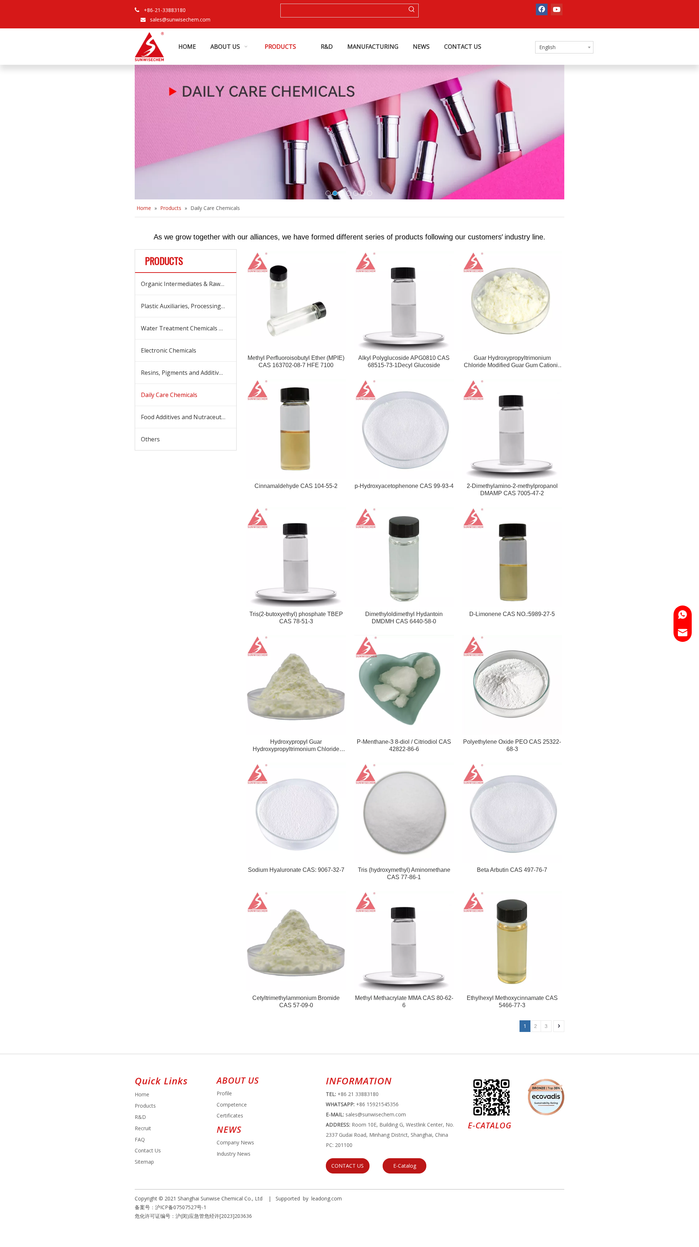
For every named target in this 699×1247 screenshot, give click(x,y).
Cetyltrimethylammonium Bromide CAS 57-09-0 (296, 1001)
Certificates (230, 1115)
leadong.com (326, 1198)
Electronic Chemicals (168, 350)
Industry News (233, 1153)
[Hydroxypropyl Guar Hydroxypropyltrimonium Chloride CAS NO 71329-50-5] (296, 684)
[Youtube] (556, 9)
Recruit (143, 1128)
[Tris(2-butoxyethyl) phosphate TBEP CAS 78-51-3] (296, 556)
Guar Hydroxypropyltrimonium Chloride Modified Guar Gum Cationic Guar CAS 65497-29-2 (512, 362)
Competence (232, 1104)
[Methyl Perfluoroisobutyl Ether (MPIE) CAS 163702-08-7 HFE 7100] (296, 300)
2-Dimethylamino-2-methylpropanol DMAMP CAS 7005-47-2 (512, 489)
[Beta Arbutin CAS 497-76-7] (512, 812)
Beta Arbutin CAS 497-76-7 (512, 870)
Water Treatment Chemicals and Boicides (188, 328)
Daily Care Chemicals (169, 395)
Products (145, 1105)
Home (142, 1094)
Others (150, 439)
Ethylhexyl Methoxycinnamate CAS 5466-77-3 (512, 1001)
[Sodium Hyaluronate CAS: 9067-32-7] (296, 812)
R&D (140, 1116)
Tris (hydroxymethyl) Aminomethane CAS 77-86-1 (404, 873)
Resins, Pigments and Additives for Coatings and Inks (188, 373)
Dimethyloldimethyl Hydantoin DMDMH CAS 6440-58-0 (404, 617)
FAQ (140, 1139)
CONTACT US (347, 1165)
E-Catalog (404, 1165)
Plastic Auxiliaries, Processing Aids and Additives (188, 306)
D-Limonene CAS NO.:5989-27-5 (512, 614)
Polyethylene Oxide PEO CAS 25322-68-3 (512, 745)
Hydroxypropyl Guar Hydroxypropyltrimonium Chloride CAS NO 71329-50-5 (296, 746)
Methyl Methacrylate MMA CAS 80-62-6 (404, 1001)
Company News (235, 1142)
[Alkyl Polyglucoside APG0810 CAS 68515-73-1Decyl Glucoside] (404, 300)
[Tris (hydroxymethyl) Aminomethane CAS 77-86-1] (404, 812)
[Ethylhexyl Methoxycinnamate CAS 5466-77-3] (512, 940)
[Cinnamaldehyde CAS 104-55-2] (296, 428)
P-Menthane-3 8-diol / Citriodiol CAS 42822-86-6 (404, 745)
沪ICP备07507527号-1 (180, 1207)
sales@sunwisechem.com (180, 19)
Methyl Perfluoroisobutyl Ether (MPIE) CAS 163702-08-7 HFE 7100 (296, 361)
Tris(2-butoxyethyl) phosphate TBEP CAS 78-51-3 (296, 617)
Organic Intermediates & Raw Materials (188, 284)
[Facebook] (542, 9)
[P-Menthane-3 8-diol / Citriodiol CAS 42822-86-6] (404, 684)
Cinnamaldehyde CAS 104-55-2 (295, 486)
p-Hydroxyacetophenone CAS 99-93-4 (404, 486)
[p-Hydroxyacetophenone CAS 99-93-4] (404, 428)
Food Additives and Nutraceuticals (187, 417)
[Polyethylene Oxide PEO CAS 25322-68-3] (512, 684)
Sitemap (144, 1161)
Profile (224, 1093)
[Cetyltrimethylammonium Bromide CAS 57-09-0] (296, 940)
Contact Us (148, 1150)
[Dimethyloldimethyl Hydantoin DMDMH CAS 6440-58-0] (404, 556)
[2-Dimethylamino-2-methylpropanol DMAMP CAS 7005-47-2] (512, 428)
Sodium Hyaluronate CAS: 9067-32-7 (296, 870)
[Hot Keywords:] (411, 10)
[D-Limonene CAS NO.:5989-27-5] (512, 556)
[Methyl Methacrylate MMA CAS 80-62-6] (404, 940)
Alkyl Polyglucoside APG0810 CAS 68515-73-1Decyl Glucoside (404, 361)
